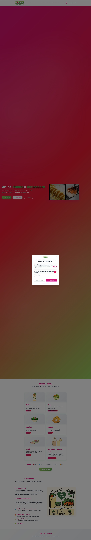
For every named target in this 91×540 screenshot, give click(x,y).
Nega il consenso (39, 280)
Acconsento (51, 280)
